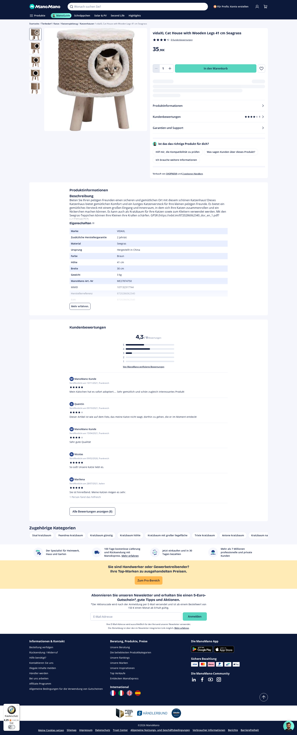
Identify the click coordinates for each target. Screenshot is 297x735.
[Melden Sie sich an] (257, 6)
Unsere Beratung (120, 647)
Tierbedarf (46, 23)
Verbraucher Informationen (209, 730)
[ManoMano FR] (113, 693)
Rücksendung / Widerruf (43, 652)
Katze (56, 23)
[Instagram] (219, 679)
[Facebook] (202, 679)
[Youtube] (210, 679)
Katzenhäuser (87, 23)
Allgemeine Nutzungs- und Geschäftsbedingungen (160, 730)
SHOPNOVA (171, 173)
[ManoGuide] (288, 726)
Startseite (34, 23)
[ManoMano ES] (138, 693)
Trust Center (120, 730)
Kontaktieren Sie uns (41, 662)
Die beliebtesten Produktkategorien (130, 652)
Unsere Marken (119, 662)
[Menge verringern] (156, 68)
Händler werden (38, 673)
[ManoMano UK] (129, 693)
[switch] (11, 727)
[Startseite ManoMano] (46, 6)
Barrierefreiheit (250, 730)
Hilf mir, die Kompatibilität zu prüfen (178, 152)
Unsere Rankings (120, 657)
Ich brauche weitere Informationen (176, 159)
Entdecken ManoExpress (124, 678)
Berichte (233, 730)
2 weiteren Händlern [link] (192, 173)
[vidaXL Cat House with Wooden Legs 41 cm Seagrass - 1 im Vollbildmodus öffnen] (95, 79)
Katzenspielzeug (69, 23)
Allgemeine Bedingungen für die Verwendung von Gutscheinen (66, 688)
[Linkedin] (194, 679)
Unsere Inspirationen (122, 668)
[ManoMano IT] (121, 693)
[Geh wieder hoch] (264, 697)
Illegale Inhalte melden (42, 668)
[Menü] (17, 706)
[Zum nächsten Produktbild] (140, 80)
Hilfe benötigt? (37, 657)
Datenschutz (102, 730)
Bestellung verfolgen (41, 647)
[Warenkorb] (265, 6)
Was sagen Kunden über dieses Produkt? (231, 152)
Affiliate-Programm (40, 683)
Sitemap (71, 730)
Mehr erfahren (181, 628)
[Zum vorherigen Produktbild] (51, 80)
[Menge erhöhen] (170, 68)
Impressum (85, 730)
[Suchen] (71, 6)
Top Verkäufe (117, 673)
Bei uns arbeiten (39, 678)
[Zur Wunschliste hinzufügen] (261, 68)
